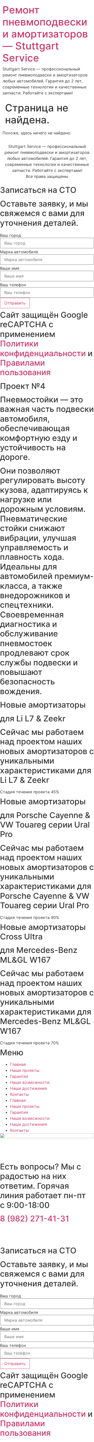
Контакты (19, 1094)
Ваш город (10, 235)
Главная (18, 1064)
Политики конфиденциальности (43, 348)
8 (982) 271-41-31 (34, 1218)
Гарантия (19, 1076)
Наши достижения (28, 1088)
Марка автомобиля (19, 252)
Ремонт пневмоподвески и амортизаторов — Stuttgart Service (45, 34)
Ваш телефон (13, 285)
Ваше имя (9, 268)
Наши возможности (30, 1082)
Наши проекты (24, 1070)
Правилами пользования (25, 367)
